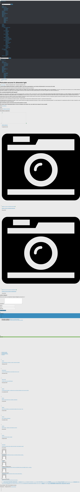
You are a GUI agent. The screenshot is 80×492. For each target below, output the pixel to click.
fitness (59, 481)
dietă (49, 481)
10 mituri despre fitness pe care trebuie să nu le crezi (10, 371)
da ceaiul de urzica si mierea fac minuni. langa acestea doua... (12, 473)
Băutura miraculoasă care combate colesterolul (9, 399)
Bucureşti (5, 49)
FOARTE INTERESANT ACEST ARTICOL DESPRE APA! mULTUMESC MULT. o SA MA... (17, 467)
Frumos (3, 461)
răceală (37, 483)
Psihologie (3, 12)
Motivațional (6, 75)
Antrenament (4, 6)
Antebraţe (7, 31)
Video (3, 16)
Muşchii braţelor (6, 30)
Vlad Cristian (3, 84)
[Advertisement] (28, 327)
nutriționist (13, 483)
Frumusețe (3, 66)
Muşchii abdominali (7, 27)
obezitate (17, 483)
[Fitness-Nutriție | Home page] (3, 1)
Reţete (3, 398)
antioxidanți (6, 481)
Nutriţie (3, 11)
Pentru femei (6, 10)
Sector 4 (7, 53)
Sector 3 (7, 52)
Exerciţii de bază (8, 38)
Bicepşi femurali (8, 42)
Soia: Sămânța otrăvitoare (6, 418)
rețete (35, 483)
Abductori (7, 40)
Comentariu (2, 303)
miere (11, 483)
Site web (1, 308)
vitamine (68, 483)
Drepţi (7, 28)
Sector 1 (7, 50)
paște (20, 483)
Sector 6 (7, 54)
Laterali (7, 35)
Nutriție (5, 76)
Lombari (7, 46)
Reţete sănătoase (5, 13)
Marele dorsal (8, 47)
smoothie (46, 483)
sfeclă (40, 483)
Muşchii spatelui (6, 45)
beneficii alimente (13, 481)
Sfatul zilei (3, 14)
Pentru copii (6, 9)
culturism (31, 481)
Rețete (5, 21)
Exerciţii (3, 26)
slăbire (43, 483)
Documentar (6, 18)
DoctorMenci (4, 105)
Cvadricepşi (7, 43)
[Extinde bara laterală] (0, 335)
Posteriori (7, 36)
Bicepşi (7, 32)
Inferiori (7, 29)
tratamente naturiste (61, 483)
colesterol (28, 481)
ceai (23, 481)
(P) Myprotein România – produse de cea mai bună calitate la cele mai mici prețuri (15, 390)
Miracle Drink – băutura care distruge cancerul (9, 427)
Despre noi (3, 25)
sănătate (52, 483)
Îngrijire (5, 19)
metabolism (8, 483)
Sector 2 (7, 51)
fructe (62, 481)
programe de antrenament (28, 483)
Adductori (7, 41)
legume (75, 481)
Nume (1, 305)
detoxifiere (41, 481)
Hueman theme (13, 486)
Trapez (7, 48)
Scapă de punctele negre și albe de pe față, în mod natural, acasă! (12, 446)
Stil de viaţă (4, 71)
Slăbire (5, 22)
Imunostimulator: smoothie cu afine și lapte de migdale (11, 362)
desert (37, 481)
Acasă (3, 24)
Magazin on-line (4, 55)
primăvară (22, 483)
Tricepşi (7, 33)
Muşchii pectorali (6, 37)
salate (39, 483)
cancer (20, 481)
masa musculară (4, 483)
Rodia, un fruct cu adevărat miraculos (8, 208)
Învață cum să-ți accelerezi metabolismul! (9, 291)
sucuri (49, 483)
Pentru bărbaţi (6, 8)
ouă (18, 483)
